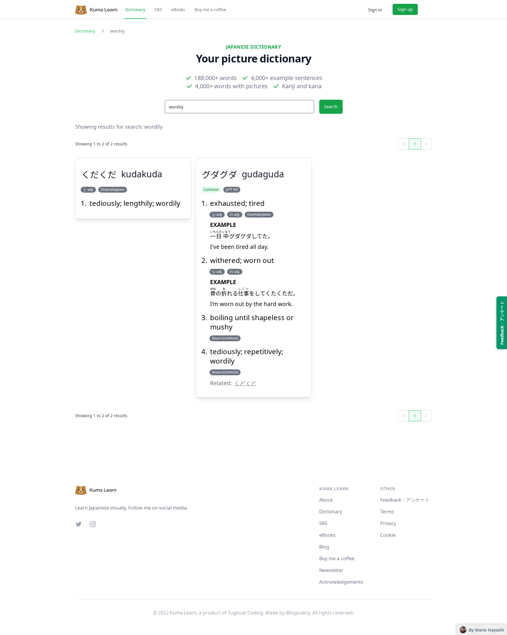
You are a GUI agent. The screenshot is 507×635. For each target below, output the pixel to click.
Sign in (375, 10)
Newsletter (331, 570)
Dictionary (135, 9)
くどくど (245, 383)
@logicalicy (298, 612)
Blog (324, 547)
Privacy (388, 523)
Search (331, 106)
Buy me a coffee (210, 9)
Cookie (388, 535)
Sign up (405, 9)
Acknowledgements (341, 582)
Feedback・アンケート (405, 500)
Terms (387, 511)
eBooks (178, 9)
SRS (158, 9)
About (326, 500)
